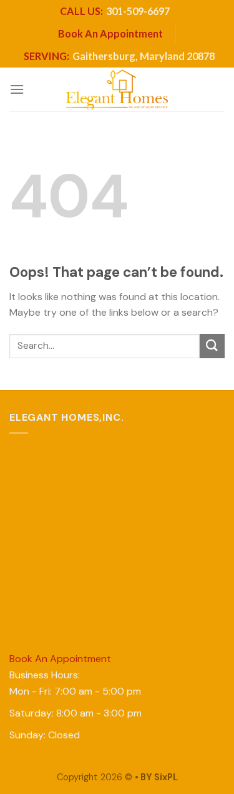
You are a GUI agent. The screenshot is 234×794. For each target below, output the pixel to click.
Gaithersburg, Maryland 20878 (119, 56)
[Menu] (16, 89)
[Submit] (212, 346)
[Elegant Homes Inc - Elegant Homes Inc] (117, 89)
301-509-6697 (115, 11)
